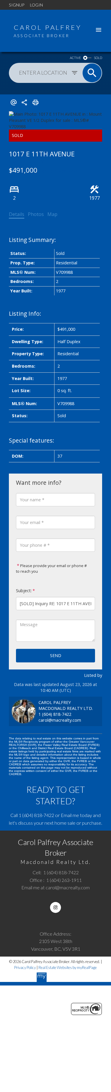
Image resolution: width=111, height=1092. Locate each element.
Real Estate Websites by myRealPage (67, 967)
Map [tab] (52, 214)
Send (55, 655)
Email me (70, 815)
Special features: (31, 440)
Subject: (24, 590)
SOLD (98, 58)
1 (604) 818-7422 (54, 714)
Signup (16, 4)
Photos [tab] (36, 214)
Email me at (55, 887)
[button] (55, 907)
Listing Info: (25, 313)
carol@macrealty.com (59, 720)
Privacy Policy (25, 967)
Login (36, 4)
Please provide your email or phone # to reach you (51, 568)
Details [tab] (16, 214)
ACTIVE (75, 58)
